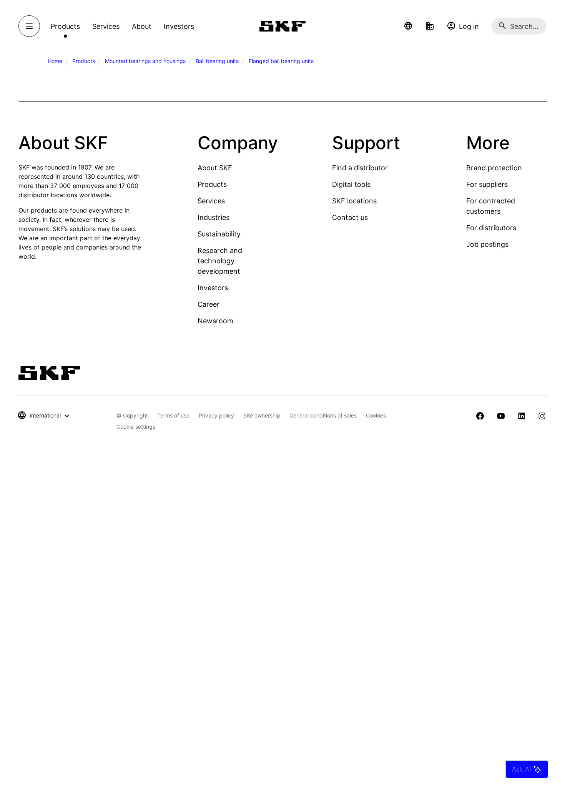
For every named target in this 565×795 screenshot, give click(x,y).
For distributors (491, 228)
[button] (408, 26)
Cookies (376, 415)
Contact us (350, 217)
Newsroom (215, 321)
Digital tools (351, 184)
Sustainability (219, 234)
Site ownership (261, 415)
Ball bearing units (217, 61)
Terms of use (173, 415)
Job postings (487, 244)
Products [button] (65, 26)
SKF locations (354, 201)
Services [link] (106, 26)
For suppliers (487, 184)
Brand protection (494, 168)
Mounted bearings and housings (145, 61)
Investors (213, 288)
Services (211, 201)
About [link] (141, 26)
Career (208, 304)
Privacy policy (216, 415)
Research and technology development (220, 260)
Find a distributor (360, 168)
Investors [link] (179, 26)
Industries (213, 217)
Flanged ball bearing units (281, 61)
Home (55, 61)
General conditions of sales (323, 415)
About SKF (215, 168)
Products (83, 61)
